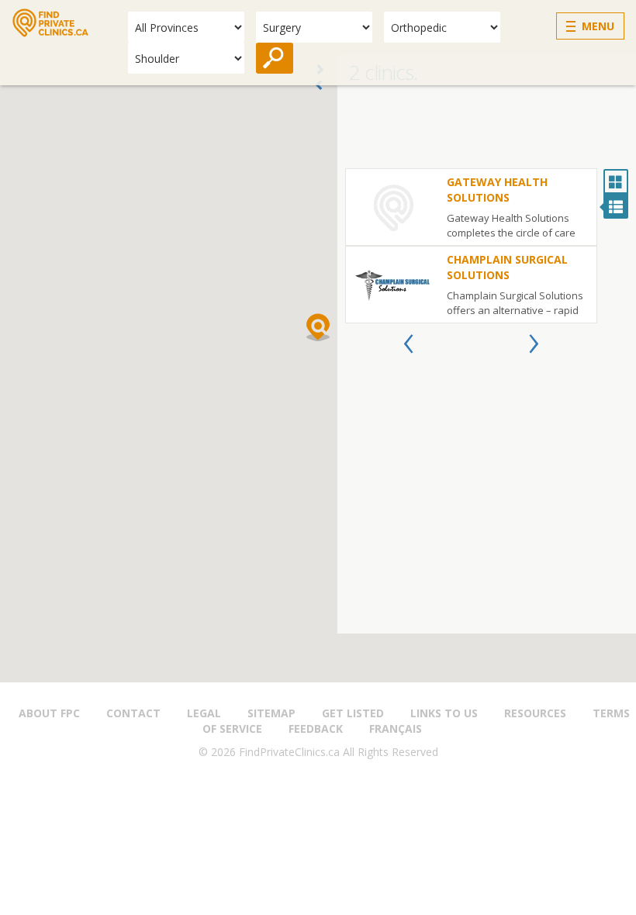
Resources (535, 713)
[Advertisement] (486, 129)
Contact (133, 713)
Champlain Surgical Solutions (507, 267)
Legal (204, 713)
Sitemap (271, 713)
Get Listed (353, 713)
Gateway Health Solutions (497, 189)
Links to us (444, 713)
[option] (471, 245)
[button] (318, 327)
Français (395, 728)
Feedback (316, 728)
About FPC (49, 713)
